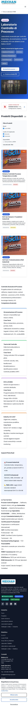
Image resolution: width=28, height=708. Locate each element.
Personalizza (14, 704)
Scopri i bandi (5, 565)
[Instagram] (6, 603)
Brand (4, 126)
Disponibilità (6, 139)
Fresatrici (3, 616)
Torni (2, 613)
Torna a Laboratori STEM (9, 11)
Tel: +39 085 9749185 (7, 672)
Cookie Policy (4, 690)
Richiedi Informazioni (9, 69)
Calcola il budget (16, 565)
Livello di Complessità (9, 131)
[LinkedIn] (11, 603)
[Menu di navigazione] (25, 6)
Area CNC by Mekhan (7, 640)
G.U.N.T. (3, 635)
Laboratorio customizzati (8, 646)
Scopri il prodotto (14, 188)
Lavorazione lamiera (7, 621)
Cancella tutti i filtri (8, 144)
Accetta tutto (14, 699)
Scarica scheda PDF (11, 74)
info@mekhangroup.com (8, 674)
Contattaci (4, 568)
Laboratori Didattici (6, 643)
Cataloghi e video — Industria (9, 626)
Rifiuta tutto (14, 695)
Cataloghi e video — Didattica (9, 649)
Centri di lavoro (5, 618)
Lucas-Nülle (4, 638)
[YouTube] (15, 603)
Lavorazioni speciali (6, 624)
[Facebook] (2, 603)
